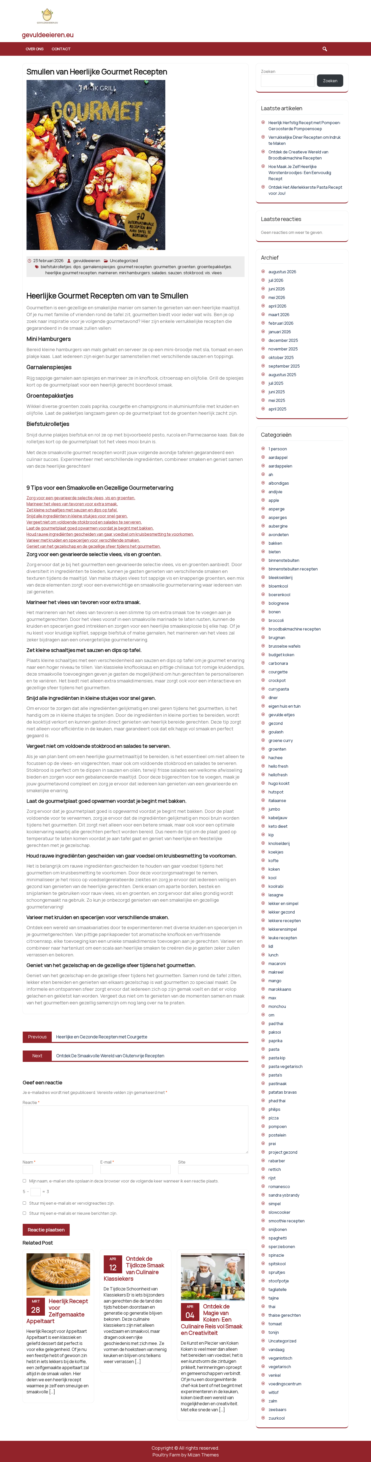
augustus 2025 (282, 374)
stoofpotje (279, 1281)
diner (273, 697)
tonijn (274, 1332)
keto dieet (278, 826)
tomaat (275, 1324)
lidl (271, 946)
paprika (275, 1040)
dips (77, 266)
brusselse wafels (285, 646)
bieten (275, 552)
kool (272, 877)
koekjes (276, 852)
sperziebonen (282, 1246)
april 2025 (277, 409)
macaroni (277, 963)
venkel (275, 1375)
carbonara (278, 663)
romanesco (279, 1186)
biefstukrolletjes (56, 266)
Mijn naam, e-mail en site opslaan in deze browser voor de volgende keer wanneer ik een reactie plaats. (124, 1181)
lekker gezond (282, 912)
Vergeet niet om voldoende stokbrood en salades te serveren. (84, 522)
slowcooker (279, 1212)
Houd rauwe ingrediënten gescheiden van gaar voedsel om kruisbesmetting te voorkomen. (110, 534)
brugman (277, 637)
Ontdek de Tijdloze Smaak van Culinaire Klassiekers (134, 1268)
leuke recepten (283, 938)
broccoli (276, 620)
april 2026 (277, 306)
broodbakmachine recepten (295, 629)
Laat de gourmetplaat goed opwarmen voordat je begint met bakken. (90, 528)
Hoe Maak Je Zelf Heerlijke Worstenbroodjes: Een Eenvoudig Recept (300, 172)
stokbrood (193, 272)
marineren (107, 272)
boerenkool (279, 594)
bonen (275, 612)
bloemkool (278, 586)
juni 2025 (277, 392)
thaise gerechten (285, 1315)
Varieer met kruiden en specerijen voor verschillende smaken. (83, 540)
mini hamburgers (134, 272)
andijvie (275, 491)
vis (207, 272)
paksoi (275, 1032)
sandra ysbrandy (284, 1195)
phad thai (277, 1101)
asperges (278, 517)
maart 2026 (279, 314)
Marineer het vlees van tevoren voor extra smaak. (72, 504)
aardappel (278, 457)
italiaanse (277, 800)
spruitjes (277, 1272)
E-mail (107, 1162)
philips (274, 1109)
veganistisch (280, 1358)
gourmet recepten (134, 266)
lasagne (276, 895)
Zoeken (268, 71)
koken (274, 869)
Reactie (31, 1102)
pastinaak (278, 1083)
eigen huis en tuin (285, 706)
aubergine (278, 526)
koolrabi (276, 886)
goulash (276, 732)
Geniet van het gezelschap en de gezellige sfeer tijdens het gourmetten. (93, 546)
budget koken (281, 654)
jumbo (274, 809)
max (272, 998)
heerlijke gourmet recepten (71, 272)
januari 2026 (280, 332)
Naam (29, 1162)
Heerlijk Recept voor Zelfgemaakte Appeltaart (57, 1311)
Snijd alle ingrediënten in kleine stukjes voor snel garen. (77, 516)
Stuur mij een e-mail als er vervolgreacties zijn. (72, 1203)
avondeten (279, 534)
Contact (61, 48)
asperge (277, 509)
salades (159, 272)
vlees (217, 272)
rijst (272, 1178)
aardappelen (280, 466)
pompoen (278, 1126)
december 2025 (283, 340)
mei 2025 (277, 400)
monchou (277, 1006)
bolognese (279, 603)
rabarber (277, 1161)
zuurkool (277, 1418)
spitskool (277, 1263)
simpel (275, 1203)
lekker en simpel (283, 903)
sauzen (175, 272)
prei (272, 1143)
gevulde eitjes (282, 715)
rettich (275, 1169)
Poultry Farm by (185, 1455)
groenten (186, 266)
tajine (274, 1298)
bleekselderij (281, 577)
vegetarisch (280, 1366)
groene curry (281, 740)
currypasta (279, 689)
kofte (274, 860)
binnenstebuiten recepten (293, 569)
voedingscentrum (285, 1384)
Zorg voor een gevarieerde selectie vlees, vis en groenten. (80, 498)
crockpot (277, 680)
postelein (277, 1135)
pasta (274, 1049)
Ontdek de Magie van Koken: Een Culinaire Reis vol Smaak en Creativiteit (211, 1320)
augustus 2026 (282, 271)
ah (271, 474)
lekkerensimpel (283, 929)
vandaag (276, 1349)
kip (271, 835)
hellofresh (278, 775)
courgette (278, 672)
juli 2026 (276, 280)
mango (275, 980)
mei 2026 (277, 297)
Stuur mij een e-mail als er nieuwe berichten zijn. (73, 1213)
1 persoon (278, 449)
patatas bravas (283, 1092)
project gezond (283, 1152)
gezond (276, 723)
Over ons (34, 48)
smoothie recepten (287, 1221)
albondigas (279, 483)
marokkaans (280, 989)
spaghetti (278, 1238)
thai (272, 1306)
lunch (273, 955)
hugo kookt (279, 783)
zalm (273, 1401)
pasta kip (277, 1058)
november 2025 (283, 349)
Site (182, 1162)
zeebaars (277, 1409)
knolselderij (279, 843)
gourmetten (164, 266)
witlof (274, 1392)
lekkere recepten (285, 920)
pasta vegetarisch (286, 1066)
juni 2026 (277, 289)
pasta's (275, 1075)
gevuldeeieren (86, 260)
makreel (276, 972)
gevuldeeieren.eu (48, 34)
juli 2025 (276, 383)
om (271, 1015)
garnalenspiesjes (99, 266)
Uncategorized (124, 260)
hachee (276, 757)
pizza (274, 1118)
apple (274, 500)
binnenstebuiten (284, 560)
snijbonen (278, 1229)
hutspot (276, 792)
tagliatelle (278, 1289)
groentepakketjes (214, 266)
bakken (275, 543)
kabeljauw (278, 817)
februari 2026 (281, 323)
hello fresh (278, 766)
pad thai (276, 1023)
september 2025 (284, 366)
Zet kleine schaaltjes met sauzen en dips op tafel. (72, 510)
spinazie (276, 1255)
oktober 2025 (281, 357)
